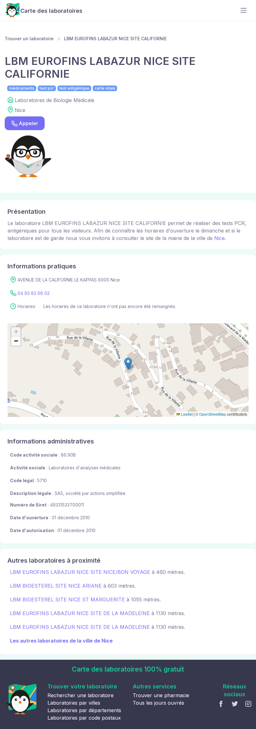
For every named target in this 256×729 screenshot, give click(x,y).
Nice (219, 238)
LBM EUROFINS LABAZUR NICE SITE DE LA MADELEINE (80, 613)
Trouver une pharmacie (161, 695)
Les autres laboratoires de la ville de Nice (61, 641)
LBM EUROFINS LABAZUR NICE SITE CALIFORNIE (115, 38)
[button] (128, 363)
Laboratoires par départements (84, 710)
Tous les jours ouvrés (158, 703)
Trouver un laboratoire (29, 38)
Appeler (28, 123)
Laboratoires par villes (73, 703)
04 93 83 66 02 (33, 293)
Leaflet (186, 414)
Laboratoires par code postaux (84, 718)
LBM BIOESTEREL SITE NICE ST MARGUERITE (67, 599)
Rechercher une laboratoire (80, 695)
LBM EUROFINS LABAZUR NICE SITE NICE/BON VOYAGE (80, 572)
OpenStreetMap (212, 414)
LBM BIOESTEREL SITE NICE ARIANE (56, 586)
